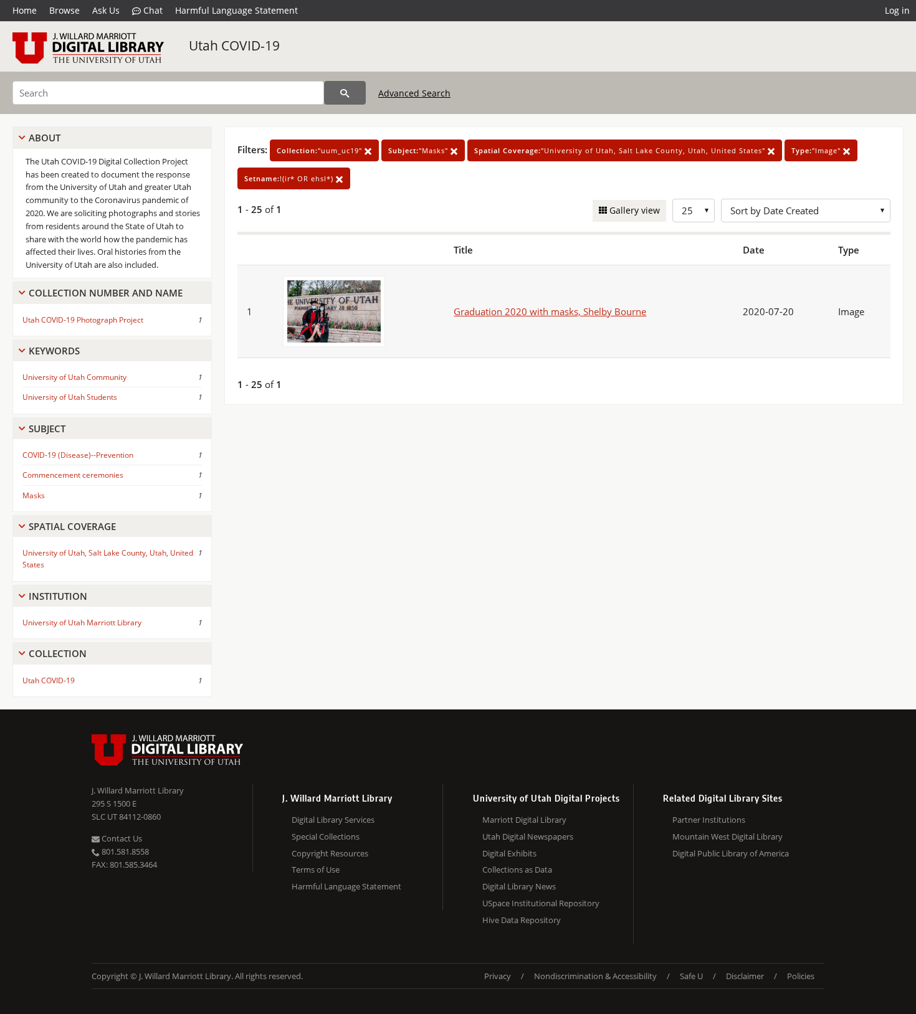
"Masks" (419, 150)
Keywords (54, 350)
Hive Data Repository (521, 920)
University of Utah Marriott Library (81, 622)
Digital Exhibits (509, 853)
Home (24, 10)
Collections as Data (517, 869)
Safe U (691, 976)
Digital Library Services (333, 819)
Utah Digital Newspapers (527, 836)
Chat (152, 10)
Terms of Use (316, 869)
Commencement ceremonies (72, 475)
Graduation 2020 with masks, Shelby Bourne (550, 311)
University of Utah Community (74, 377)
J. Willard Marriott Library (138, 790)
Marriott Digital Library (524, 819)
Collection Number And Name (106, 293)
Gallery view (633, 210)
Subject (47, 428)
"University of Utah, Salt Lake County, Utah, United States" (621, 150)
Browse (64, 10)
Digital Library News (519, 886)
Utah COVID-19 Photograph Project (82, 320)
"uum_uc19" (321, 150)
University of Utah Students (69, 397)
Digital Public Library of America (730, 853)
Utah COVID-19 (234, 45)
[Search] (345, 93)
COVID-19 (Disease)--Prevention (77, 455)
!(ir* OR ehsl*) (290, 178)
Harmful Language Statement (236, 10)
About (44, 137)
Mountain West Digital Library (727, 836)
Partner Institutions (708, 819)
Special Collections (326, 836)
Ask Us (106, 10)
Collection (58, 653)
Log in (897, 10)
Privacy (497, 976)
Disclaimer (745, 976)
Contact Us (121, 838)
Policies (800, 976)
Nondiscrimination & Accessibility (595, 976)
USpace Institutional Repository (540, 903)
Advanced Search (414, 93)
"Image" (817, 150)
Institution (58, 596)
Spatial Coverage (72, 526)
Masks (33, 495)
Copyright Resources (330, 853)
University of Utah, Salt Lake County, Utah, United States (107, 558)
